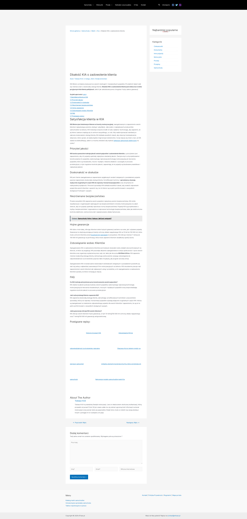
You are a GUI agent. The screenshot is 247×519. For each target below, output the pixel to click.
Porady (156, 61)
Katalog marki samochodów (75, 500)
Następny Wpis (132, 422)
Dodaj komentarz (101, 79)
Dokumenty (158, 50)
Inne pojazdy (158, 53)
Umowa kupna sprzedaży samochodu (78, 503)
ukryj (84, 94)
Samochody (158, 68)
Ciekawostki (158, 46)
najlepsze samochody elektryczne (125, 141)
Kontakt (144, 495)
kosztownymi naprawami (99, 235)
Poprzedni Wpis (79, 422)
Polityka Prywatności (155, 495)
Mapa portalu (176, 495)
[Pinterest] (180, 5)
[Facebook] (173, 5)
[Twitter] (176, 5)
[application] (92, 5)
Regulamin (167, 495)
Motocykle (158, 57)
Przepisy (157, 64)
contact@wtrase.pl (174, 516)
